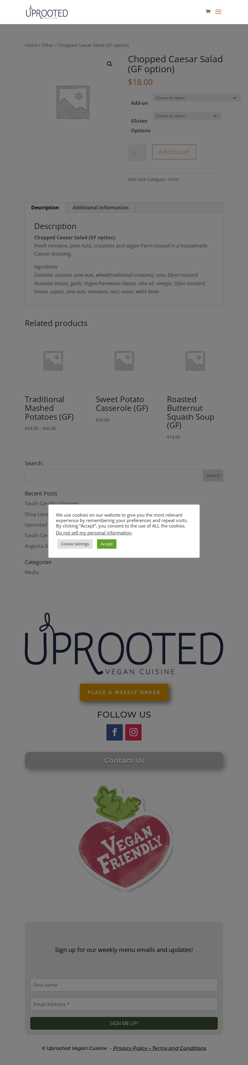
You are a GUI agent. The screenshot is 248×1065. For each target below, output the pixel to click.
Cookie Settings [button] (75, 544)
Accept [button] (107, 544)
